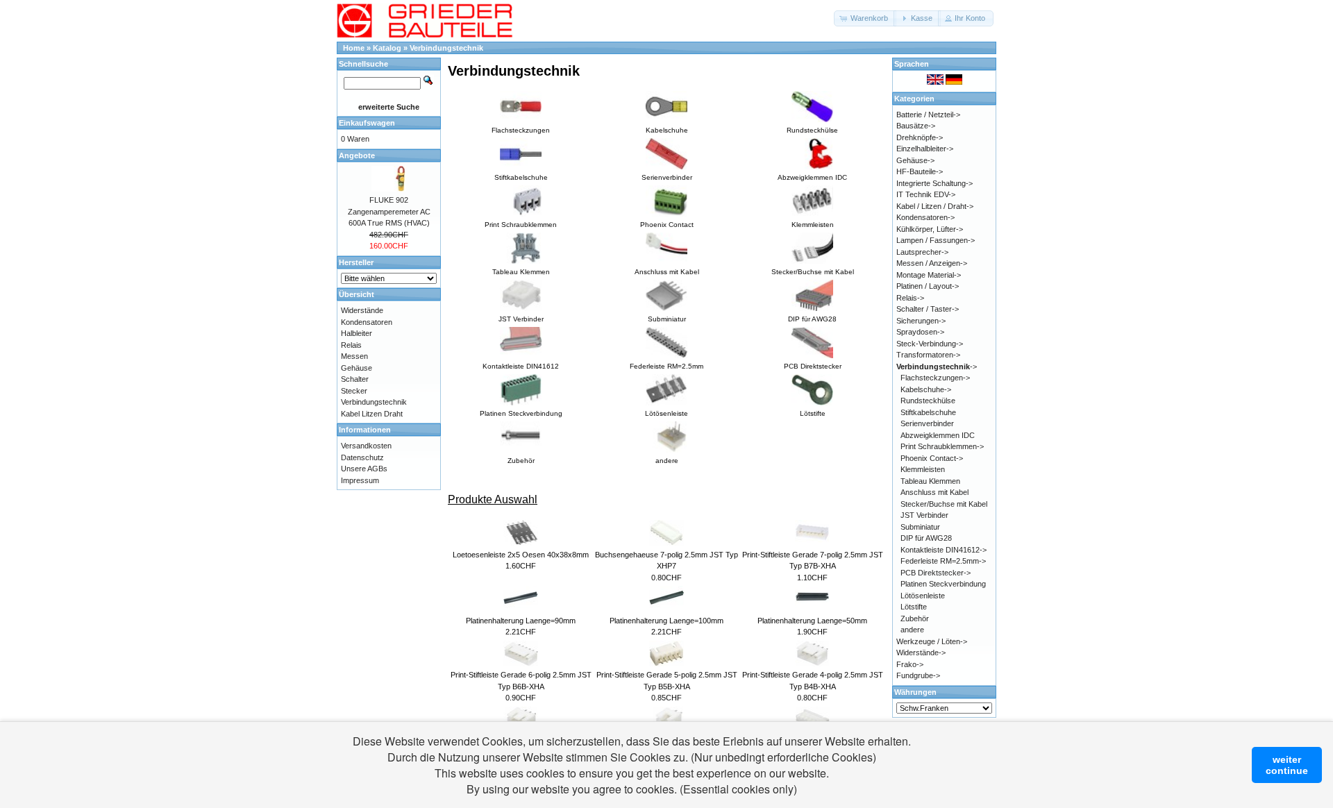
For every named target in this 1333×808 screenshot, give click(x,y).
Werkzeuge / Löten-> (931, 641)
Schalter (355, 379)
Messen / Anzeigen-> (931, 263)
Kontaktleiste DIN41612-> (943, 550)
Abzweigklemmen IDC (937, 435)
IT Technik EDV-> (925, 194)
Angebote (357, 155)
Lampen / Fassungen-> (935, 240)
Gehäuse (356, 368)
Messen (354, 356)
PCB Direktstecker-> (935, 573)
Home (353, 48)
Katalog (387, 48)
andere (912, 629)
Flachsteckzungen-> (935, 377)
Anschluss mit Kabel (934, 492)
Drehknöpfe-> (919, 137)
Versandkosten (366, 445)
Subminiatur (920, 527)
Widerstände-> (921, 652)
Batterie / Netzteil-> (928, 114)
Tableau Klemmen (930, 481)
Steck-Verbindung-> (929, 343)
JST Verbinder (924, 515)
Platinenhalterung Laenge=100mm (666, 620)
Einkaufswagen (367, 123)
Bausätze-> (915, 125)
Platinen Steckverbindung (943, 584)
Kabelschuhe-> (925, 389)
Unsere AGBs (364, 468)
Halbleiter (356, 333)
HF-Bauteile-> (919, 171)
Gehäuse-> (915, 160)
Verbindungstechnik (446, 48)
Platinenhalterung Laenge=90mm (521, 620)
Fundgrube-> (918, 675)
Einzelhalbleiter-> (924, 148)
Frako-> (909, 664)
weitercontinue (1287, 765)
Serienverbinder (927, 423)
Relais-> (910, 298)
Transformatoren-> (928, 355)
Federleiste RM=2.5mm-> (943, 561)
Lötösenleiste (922, 595)
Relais (351, 345)
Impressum (360, 480)
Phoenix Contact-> (931, 458)
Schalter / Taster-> (927, 309)
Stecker (354, 391)
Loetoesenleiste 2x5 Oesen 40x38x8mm (521, 554)
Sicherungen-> (921, 321)
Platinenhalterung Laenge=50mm (812, 620)
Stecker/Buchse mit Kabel (943, 504)
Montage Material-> (928, 275)
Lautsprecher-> (922, 252)
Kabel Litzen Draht (372, 414)
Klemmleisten (922, 469)
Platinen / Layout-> (927, 286)
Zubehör (914, 618)
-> (936, 366)
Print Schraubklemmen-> (942, 446)
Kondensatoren (366, 322)
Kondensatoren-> (925, 217)
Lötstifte (913, 607)
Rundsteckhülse (927, 400)
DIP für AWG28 (926, 538)
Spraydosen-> (920, 332)
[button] (865, 18)
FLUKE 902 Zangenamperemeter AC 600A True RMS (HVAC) (389, 211)
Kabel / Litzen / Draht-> (934, 206)
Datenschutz (362, 457)
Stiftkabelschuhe (928, 412)
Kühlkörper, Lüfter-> (929, 229)
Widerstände (362, 310)
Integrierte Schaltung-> (934, 183)
